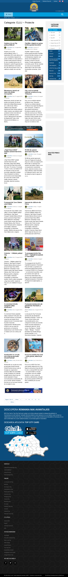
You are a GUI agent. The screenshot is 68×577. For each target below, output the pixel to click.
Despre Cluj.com (36, 1)
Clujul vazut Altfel (55, 40)
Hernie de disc (7, 472)
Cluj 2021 (53, 37)
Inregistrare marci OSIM (9, 552)
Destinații (51, 62)
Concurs (51, 53)
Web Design (7, 542)
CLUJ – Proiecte (53, 30)
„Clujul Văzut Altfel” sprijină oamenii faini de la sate (12, 151)
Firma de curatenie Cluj (9, 537)
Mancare (51, 70)
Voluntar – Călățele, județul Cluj (13, 254)
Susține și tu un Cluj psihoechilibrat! (10, 44)
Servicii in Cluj (52, 73)
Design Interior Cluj (8, 554)
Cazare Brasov (7, 545)
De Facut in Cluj (7, 486)
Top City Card (7, 547)
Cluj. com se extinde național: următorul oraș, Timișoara (33, 92)
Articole (6, 484)
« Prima (16, 399)
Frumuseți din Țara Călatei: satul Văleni (13, 203)
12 (35, 399)
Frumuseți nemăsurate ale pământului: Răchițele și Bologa (33, 305)
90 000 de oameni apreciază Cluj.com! (31, 150)
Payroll (5, 523)
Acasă (5, 17)
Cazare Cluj (6, 499)
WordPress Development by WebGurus (54, 575)
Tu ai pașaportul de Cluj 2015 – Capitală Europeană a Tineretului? (34, 254)
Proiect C (53, 48)
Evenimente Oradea (8, 550)
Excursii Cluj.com (55, 45)
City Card (53, 32)
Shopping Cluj (7, 496)
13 (38, 399)
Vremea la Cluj (52, 78)
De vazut (6, 503)
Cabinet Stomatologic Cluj (10, 467)
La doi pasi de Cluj (8, 482)
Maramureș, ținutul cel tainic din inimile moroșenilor (11, 92)
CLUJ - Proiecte (11, 17)
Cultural (51, 56)
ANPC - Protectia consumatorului (34, 575)
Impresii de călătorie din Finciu (33, 203)
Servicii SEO (7, 520)
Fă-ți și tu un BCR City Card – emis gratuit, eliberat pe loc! (34, 356)
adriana (30, 309)
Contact (55, 1)
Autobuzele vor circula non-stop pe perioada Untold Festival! (11, 356)
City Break (6, 535)
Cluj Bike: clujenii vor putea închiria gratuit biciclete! (34, 44)
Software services (8, 525)
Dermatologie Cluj (8, 474)
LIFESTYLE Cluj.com (54, 68)
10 (29, 399)
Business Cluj (7, 501)
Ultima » (12, 402)
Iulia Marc (10, 47)
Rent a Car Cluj (7, 540)
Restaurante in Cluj (8, 491)
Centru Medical (7, 470)
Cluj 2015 (53, 35)
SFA (5, 528)
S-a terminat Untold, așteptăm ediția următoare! (11, 305)
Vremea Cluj (7, 511)
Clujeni (50, 51)
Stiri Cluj (51, 76)
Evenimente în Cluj (8, 489)
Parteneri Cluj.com (47, 1)
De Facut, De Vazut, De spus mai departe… (54, 59)
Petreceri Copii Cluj (8, 513)
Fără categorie (52, 65)
